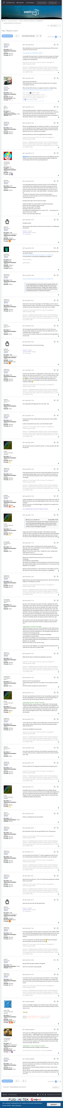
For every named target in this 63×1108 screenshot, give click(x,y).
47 (10, 330)
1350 (10, 92)
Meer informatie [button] (16, 1105)
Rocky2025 (7, 542)
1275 (10, 1063)
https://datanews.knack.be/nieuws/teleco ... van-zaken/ (37, 278)
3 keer (14, 98)
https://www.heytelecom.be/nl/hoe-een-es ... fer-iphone (37, 254)
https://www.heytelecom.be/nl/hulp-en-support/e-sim (37, 89)
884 (10, 259)
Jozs (5, 106)
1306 (10, 280)
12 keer (6, 332)
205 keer (11, 97)
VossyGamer (7, 1038)
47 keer (6, 236)
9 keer (10, 115)
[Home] (31, 13)
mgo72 (6, 812)
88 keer (11, 1068)
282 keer (6, 503)
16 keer (6, 1066)
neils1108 (6, 1010)
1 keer (14, 1050)
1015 (10, 818)
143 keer (6, 264)
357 (10, 167)
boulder (6, 495)
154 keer (11, 238)
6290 (10, 501)
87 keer (6, 459)
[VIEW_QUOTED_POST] (39, 520)
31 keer (6, 171)
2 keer (18, 114)
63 (10, 111)
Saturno (6, 325)
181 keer (6, 283)
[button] (60, 37)
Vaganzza (6, 44)
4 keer (10, 551)
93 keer (6, 95)
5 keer (14, 1021)
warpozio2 (6, 274)
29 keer (11, 1019)
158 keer (6, 1047)
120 (10, 547)
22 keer (6, 188)
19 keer (11, 172)
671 (10, 1015)
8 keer (14, 239)
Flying (5, 451)
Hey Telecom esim (10, 31)
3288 (10, 232)
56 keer (11, 821)
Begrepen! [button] (54, 1104)
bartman (6, 180)
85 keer (11, 1049)
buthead (6, 227)
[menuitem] (42, 2)
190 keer (11, 265)
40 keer (11, 284)
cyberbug (6, 254)
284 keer (11, 505)
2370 (10, 186)
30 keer (11, 190)
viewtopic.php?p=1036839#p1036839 (32, 53)
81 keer (6, 52)
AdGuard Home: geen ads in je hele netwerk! (33, 101)
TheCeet (6, 87)
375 (10, 1043)
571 (10, 456)
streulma (6, 1058)
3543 (10, 49)
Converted (6, 162)
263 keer (11, 53)
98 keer (11, 460)
